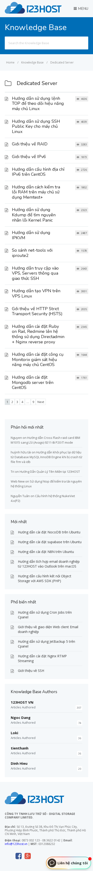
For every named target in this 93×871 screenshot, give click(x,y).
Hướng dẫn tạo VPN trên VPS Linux (36, 293)
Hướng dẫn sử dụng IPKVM (31, 235)
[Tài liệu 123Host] (33, 12)
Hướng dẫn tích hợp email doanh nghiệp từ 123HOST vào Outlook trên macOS (49, 563)
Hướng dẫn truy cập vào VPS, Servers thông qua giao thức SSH (35, 273)
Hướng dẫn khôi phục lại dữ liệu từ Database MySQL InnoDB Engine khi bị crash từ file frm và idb (46, 457)
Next (40, 402)
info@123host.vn (16, 844)
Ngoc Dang (21, 717)
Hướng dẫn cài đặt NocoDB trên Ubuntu (49, 532)
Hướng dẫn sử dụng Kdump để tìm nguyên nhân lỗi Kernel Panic (34, 215)
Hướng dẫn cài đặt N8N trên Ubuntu (46, 551)
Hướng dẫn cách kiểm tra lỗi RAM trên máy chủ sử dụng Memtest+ (36, 192)
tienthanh (19, 748)
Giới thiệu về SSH (31, 670)
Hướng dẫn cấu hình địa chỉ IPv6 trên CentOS (38, 171)
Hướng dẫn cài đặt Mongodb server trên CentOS (32, 382)
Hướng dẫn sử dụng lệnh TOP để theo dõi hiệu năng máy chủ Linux (38, 104)
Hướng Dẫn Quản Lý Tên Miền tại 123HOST (50, 471)
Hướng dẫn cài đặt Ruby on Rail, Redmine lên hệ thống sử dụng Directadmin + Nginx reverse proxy (38, 334)
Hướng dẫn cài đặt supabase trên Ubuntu (50, 542)
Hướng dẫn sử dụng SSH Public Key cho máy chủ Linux (36, 126)
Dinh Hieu (19, 763)
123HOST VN (22, 702)
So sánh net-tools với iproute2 (32, 252)
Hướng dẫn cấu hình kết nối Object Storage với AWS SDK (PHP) (44, 578)
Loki (14, 732)
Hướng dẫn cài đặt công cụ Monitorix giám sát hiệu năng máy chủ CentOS (37, 359)
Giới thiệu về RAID (29, 144)
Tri (12, 471)
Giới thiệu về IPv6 (29, 156)
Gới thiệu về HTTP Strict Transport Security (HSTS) (37, 311)
